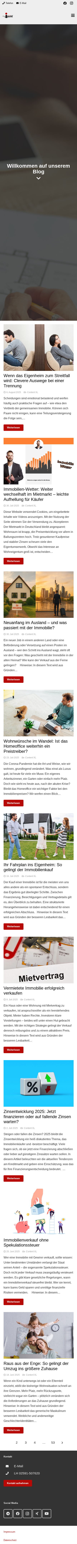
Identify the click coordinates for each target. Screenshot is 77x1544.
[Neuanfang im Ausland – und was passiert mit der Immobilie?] (39, 573)
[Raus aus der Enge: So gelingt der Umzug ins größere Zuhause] (39, 1314)
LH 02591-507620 (27, 1473)
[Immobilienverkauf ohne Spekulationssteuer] (39, 1191)
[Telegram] (8, 1513)
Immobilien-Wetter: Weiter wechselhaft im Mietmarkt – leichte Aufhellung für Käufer (36, 494)
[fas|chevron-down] (39, 178)
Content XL (32, 392)
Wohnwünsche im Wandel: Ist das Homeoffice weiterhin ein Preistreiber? (36, 746)
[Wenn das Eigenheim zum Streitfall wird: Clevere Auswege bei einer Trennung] (39, 326)
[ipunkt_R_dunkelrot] (7, 15)
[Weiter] (62, 1443)
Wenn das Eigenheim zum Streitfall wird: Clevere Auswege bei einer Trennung (37, 380)
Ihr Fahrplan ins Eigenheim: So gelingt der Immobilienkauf (33, 867)
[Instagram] (71, 3)
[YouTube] (46, 1513)
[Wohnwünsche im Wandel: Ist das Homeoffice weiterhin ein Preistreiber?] (39, 692)
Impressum (9, 1531)
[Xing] (37, 1513)
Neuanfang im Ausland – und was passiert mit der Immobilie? (35, 625)
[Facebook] (65, 3)
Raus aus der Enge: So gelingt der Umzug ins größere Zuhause (36, 1366)
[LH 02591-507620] (9, 1473)
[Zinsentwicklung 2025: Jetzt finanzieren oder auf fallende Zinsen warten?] (39, 1062)
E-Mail (18, 1466)
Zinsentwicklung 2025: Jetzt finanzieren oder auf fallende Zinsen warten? (37, 1116)
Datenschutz (10, 1540)
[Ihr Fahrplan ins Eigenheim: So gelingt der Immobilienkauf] (39, 815)
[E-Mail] (9, 1466)
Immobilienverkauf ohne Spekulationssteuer (26, 1243)
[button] (73, 15)
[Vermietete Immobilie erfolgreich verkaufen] (39, 939)
